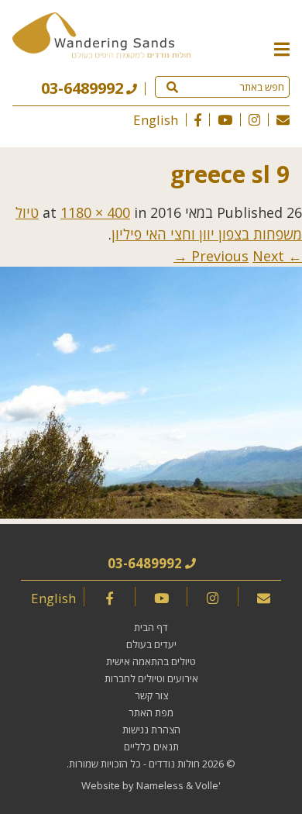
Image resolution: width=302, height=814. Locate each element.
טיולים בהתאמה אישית (151, 661)
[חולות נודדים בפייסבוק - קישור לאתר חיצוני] (197, 120)
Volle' (208, 785)
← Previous (246, 256)
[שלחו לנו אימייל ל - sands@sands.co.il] (283, 120)
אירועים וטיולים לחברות (151, 678)
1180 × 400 (95, 212)
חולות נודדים (174, 764)
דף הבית (151, 627)
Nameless (160, 785)
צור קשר (151, 695)
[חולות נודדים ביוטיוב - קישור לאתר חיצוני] (225, 120)
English (155, 120)
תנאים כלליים (151, 747)
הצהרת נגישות (151, 729)
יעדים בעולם (151, 644)
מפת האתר (151, 712)
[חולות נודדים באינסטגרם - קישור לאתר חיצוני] (254, 120)
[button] (282, 48)
